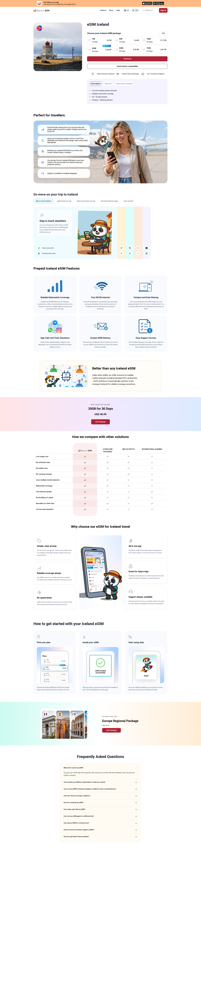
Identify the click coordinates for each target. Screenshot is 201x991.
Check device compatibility (127, 66)
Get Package (100, 422)
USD (163, 33)
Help (118, 10)
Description (95, 84)
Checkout (127, 59)
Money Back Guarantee (124, 84)
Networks (108, 84)
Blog (111, 10)
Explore (103, 10)
